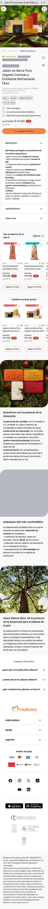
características (12, 209)
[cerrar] (44, 2)
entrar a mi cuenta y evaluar (24, 683)
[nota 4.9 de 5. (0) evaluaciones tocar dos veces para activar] (24, 56)
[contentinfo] (19, 264)
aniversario (13, 51)
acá (36, 3)
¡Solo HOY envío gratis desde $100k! (20, 3)
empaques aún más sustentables (23, 522)
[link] (12, 269)
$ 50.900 (6, 274)
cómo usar (10, 219)
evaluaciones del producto (24, 662)
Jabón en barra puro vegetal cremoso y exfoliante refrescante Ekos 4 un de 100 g (20, 90)
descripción (11, 143)
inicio (4, 51)
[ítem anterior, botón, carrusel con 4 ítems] (7, 23)
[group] (21, 2)
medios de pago (24, 880)
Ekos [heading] (5, 264)
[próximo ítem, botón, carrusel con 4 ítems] (41, 23)
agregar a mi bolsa (12, 287)
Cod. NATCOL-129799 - (10, 93)
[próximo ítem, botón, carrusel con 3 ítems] (41, 2)
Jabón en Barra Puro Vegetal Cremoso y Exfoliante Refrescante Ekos (18, 77)
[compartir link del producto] (43, 65)
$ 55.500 (6, 336)
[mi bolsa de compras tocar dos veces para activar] (44, 9)
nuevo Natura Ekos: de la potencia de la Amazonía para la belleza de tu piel (23, 622)
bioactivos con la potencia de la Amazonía (22, 414)
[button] (43, 58)
